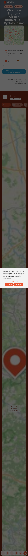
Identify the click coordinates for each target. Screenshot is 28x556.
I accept (19, 284)
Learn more (15, 281)
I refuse (10, 284)
